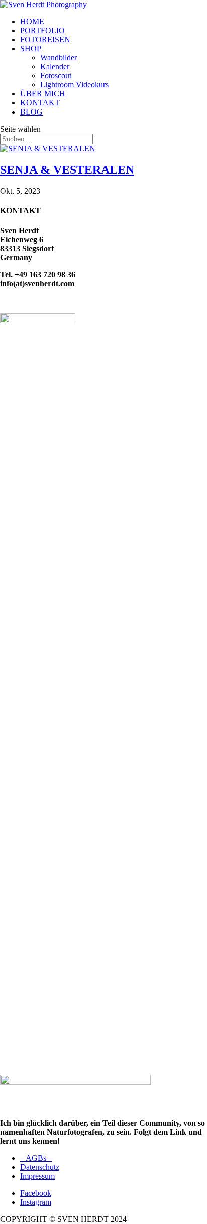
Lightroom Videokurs (74, 84)
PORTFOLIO (42, 30)
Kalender (54, 66)
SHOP (30, 48)
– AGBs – (36, 1158)
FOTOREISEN (45, 39)
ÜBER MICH (42, 93)
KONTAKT (40, 102)
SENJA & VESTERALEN (67, 169)
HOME (32, 21)
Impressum (37, 1176)
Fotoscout (55, 75)
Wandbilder (58, 57)
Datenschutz (39, 1167)
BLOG (31, 111)
